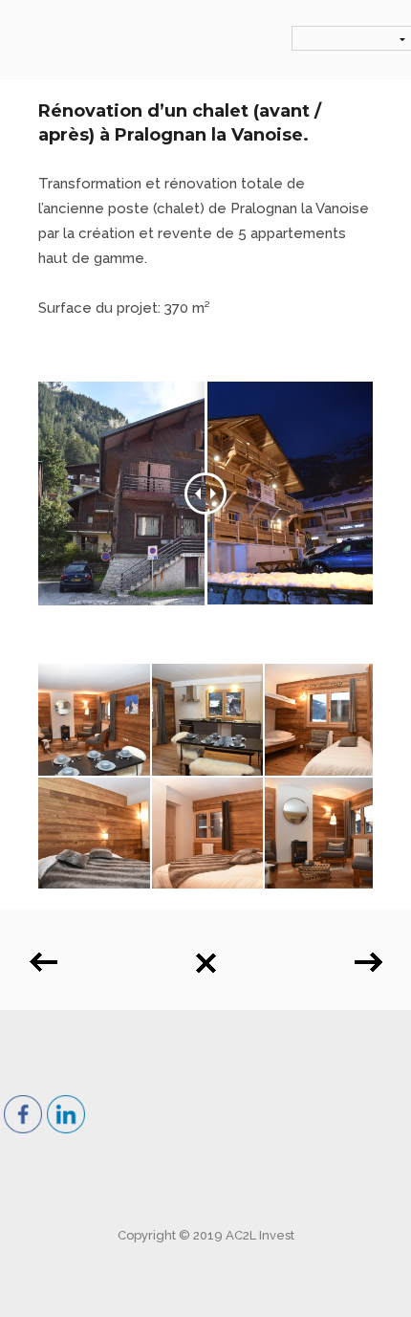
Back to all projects (205, 956)
